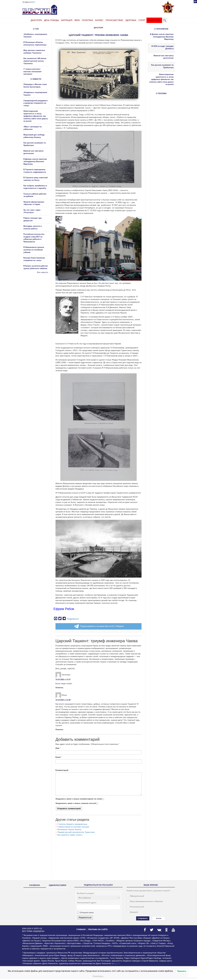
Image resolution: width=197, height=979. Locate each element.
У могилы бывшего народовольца (72, 824)
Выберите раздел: (86, 893)
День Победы (51, 20)
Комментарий (61, 770)
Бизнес (99, 20)
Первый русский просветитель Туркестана (76, 832)
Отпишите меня (87, 912)
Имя (57, 748)
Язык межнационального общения (146, 901)
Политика (87, 20)
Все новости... (43, 272)
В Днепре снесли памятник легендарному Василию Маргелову (35, 161)
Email (57, 757)
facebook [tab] (34, 885)
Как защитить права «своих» (70, 835)
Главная (81, 929)
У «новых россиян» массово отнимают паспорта (32, 71)
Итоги (158, 918)
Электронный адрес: (87, 902)
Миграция (66, 20)
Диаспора (36, 20)
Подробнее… (98, 976)
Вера (77, 20)
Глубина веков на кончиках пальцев (73, 827)
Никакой (134, 912)
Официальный (137, 896)
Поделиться (73, 619)
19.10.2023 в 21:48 (62, 700)
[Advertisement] (38, 303)
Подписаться (85, 917)
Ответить (59, 688)
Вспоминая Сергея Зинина (69, 829)
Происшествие (114, 20)
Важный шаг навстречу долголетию (164, 57)
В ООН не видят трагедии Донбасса (163, 47)
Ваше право (154, 20)
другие (117, 963)
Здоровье (130, 20)
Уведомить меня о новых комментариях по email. (78, 799)
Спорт (141, 20)
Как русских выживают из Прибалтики (162, 66)
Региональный (137, 907)
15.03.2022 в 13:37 (62, 680)
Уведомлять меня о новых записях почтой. (75, 803)
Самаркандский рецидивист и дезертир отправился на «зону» (35, 103)
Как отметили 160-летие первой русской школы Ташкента (34, 60)
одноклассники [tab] (57, 885)
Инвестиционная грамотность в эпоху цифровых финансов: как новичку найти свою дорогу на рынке (35, 116)
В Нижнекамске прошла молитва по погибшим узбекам (33, 249)
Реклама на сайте (98, 929)
